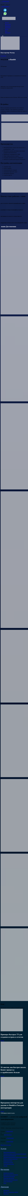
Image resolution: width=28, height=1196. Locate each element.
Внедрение (8, 24)
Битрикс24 (6, 1190)
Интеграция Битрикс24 (9, 1152)
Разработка (8, 26)
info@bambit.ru (8, 1134)
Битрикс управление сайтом (11, 1192)
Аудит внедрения (8, 1181)
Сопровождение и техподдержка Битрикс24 (15, 1154)
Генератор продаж (8, 1162)
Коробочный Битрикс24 (10, 1155)
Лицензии (7, 27)
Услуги (7, 22)
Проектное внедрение (9, 1176)
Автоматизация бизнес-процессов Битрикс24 (15, 1157)
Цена (5, 1183)
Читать (2, 1040)
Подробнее (3, 56)
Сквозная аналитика (9, 1164)
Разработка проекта (9, 1173)
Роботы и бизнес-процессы (10, 1159)
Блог (6, 31)
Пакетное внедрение (9, 1178)
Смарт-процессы (8, 1160)
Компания (7, 32)
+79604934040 (9, 1131)
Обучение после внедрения (10, 1179)
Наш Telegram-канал (6, 1145)
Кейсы (6, 29)
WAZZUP (6, 1193)
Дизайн (5, 1165)
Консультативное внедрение (11, 1174)
